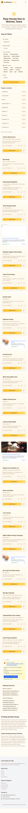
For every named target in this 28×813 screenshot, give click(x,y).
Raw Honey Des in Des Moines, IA (10, 694)
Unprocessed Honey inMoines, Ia (10, 704)
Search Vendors (15, 82)
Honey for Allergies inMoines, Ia (10, 708)
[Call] (19, 146)
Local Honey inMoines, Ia (8, 700)
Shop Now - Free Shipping (11, 676)
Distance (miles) (6, 45)
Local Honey (4, 788)
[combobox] (14, 48)
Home (2, 771)
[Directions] (24, 146)
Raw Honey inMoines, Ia (8, 702)
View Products (12, 150)
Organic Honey (4, 785)
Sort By (4, 75)
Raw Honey (3, 783)
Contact (3, 775)
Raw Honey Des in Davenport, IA (10, 693)
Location (6, 39)
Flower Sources (7, 65)
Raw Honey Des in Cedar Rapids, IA (11, 691)
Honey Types (7, 52)
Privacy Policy (4, 776)
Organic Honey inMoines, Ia (9, 706)
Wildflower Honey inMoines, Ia (10, 710)
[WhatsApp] (21, 146)
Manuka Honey (4, 786)
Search (2, 773)
